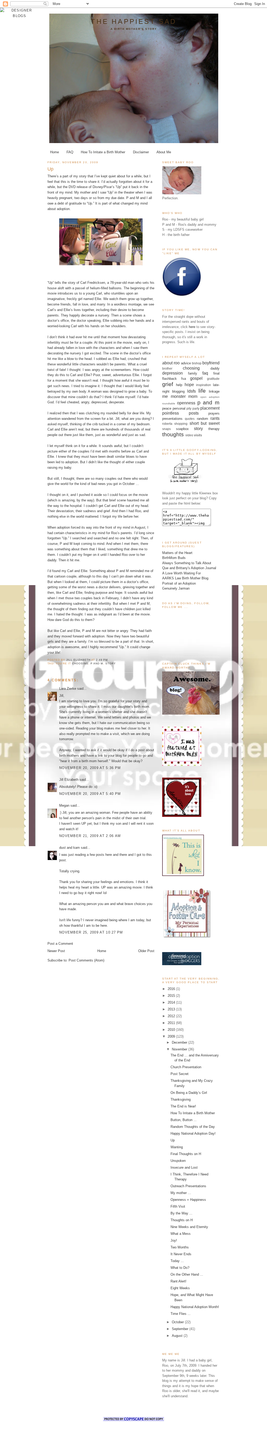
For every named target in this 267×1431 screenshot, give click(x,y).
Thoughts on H (182, 1220)
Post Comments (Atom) (86, 960)
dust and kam (69, 848)
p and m (96, 663)
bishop (197, 363)
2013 (172, 1009)
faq (205, 373)
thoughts (173, 434)
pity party (192, 408)
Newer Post (56, 951)
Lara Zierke (68, 689)
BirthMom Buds (174, 558)
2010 (172, 1030)
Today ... (177, 1261)
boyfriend (211, 363)
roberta (167, 423)
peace (166, 408)
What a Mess (181, 1234)
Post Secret (180, 1074)
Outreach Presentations (188, 1186)
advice (186, 363)
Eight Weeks (180, 1288)
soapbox (182, 429)
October (178, 1322)
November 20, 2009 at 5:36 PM (90, 768)
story (110, 663)
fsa (183, 379)
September (180, 1329)
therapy (214, 429)
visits (198, 435)
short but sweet (205, 423)
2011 (172, 1023)
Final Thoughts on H (186, 1154)
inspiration (203, 385)
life (202, 391)
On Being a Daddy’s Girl (189, 1093)
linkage (214, 391)
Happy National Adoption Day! (193, 1133)
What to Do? (180, 1268)
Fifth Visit (178, 1206)
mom (192, 396)
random (202, 419)
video (189, 435)
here (192, 327)
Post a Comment (60, 944)
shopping (180, 423)
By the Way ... (181, 1213)
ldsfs (191, 391)
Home (54, 152)
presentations (172, 419)
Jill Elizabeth (68, 780)
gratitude (213, 378)
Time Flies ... (181, 1314)
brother (167, 368)
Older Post (146, 951)
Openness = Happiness (188, 1200)
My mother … (181, 1193)
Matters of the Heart (177, 553)
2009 (172, 1036)
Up (173, 1140)
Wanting (177, 1147)
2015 (172, 996)
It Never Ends (181, 1254)
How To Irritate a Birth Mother (103, 152)
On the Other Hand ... (187, 1274)
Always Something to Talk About (186, 563)
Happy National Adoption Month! (195, 1307)
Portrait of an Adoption (179, 583)
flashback (169, 379)
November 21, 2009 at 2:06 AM (90, 836)
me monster (174, 396)
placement (210, 408)
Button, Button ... (184, 1120)
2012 (172, 1016)
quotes (190, 418)
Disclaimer (141, 152)
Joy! (174, 1240)
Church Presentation (186, 1067)
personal (179, 408)
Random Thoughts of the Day (193, 1127)
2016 (172, 989)
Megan (64, 805)
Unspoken (178, 1161)
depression (172, 373)
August (178, 1336)
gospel (196, 378)
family (192, 373)
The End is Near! (183, 1106)
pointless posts (180, 413)
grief (167, 384)
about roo (171, 363)
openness (186, 403)
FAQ (69, 152)
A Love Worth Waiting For (181, 573)
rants (215, 418)
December (180, 1042)
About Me (163, 152)
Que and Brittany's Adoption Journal (189, 568)
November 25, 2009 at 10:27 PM (91, 932)
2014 (172, 1002)
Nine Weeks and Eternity (189, 1227)
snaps (166, 429)
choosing (80, 663)
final (216, 373)
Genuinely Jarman (176, 588)
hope (189, 384)
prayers (214, 413)
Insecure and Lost (184, 1167)
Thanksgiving (181, 1099)
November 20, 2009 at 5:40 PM (90, 794)
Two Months (180, 1247)
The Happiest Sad (134, 21)
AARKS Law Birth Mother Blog (185, 578)
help (179, 385)
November (180, 1049)
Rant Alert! (178, 1281)
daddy (215, 368)
